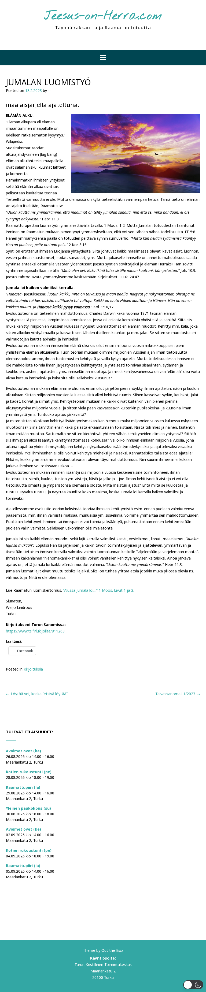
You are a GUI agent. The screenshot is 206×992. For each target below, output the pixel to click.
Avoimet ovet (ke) (23, 750)
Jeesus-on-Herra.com (103, 16)
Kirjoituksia (33, 669)
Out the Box (112, 950)
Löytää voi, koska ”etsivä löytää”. (37, 693)
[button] (103, 57)
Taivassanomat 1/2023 (177, 693)
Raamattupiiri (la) (23, 787)
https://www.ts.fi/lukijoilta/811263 (35, 631)
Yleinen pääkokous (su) (28, 808)
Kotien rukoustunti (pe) (29, 771)
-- (49, 90)
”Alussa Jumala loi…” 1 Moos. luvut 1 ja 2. (98, 590)
